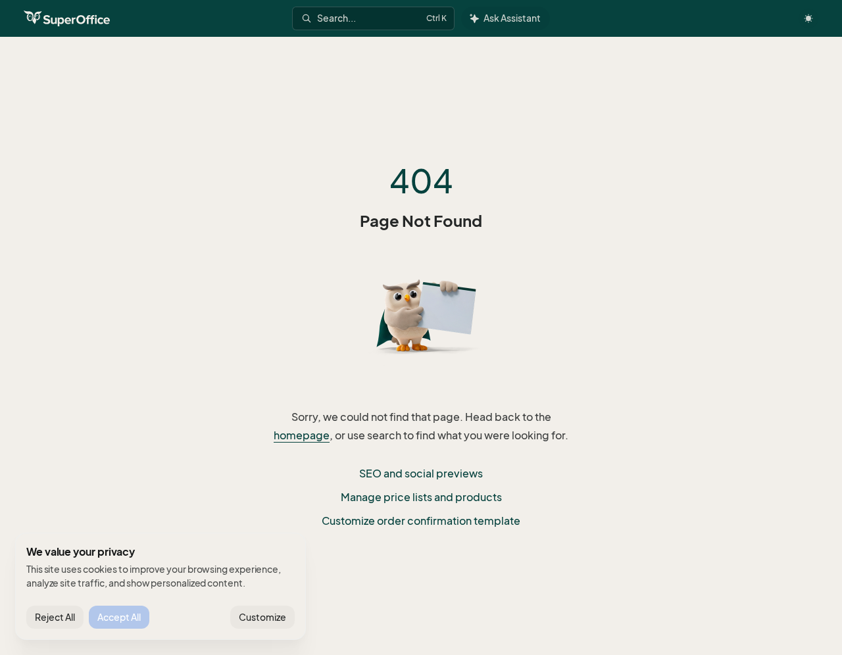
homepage (302, 435)
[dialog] (160, 586)
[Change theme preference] (808, 18)
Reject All (55, 617)
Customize (262, 617)
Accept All (119, 617)
